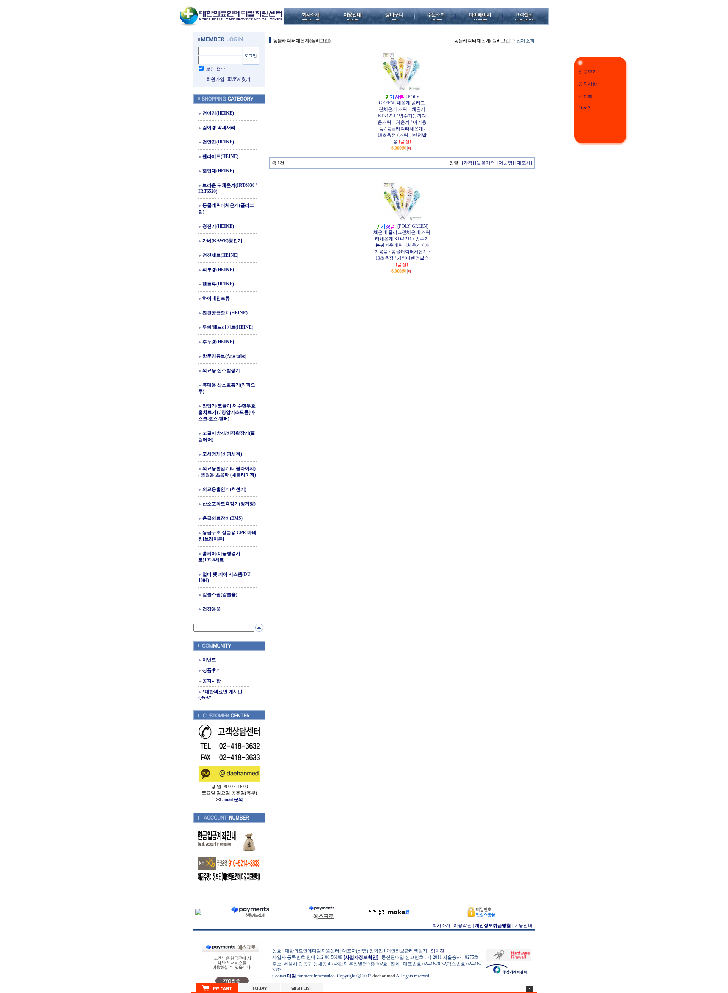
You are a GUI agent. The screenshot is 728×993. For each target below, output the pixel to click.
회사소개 (441, 925)
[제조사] (523, 163)
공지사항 (588, 84)
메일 (291, 976)
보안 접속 (215, 69)
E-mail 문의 (231, 799)
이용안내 (523, 925)
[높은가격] (485, 163)
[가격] (468, 163)
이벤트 (585, 96)
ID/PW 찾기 (239, 79)
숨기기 (529, 989)
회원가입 (215, 79)
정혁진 (437, 951)
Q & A (585, 107)
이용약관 (462, 925)
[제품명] (505, 163)
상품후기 (588, 71)
